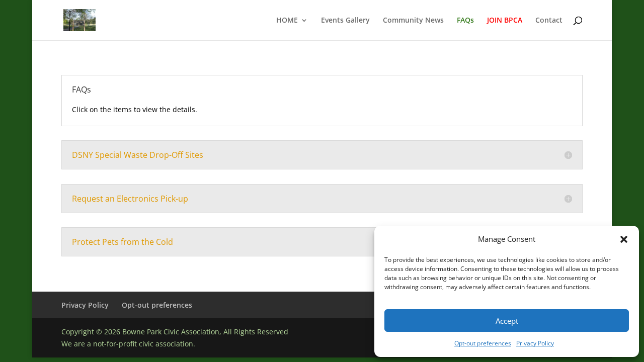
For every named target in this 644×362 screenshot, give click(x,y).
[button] (624, 239)
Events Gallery (345, 21)
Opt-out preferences (482, 343)
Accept (507, 321)
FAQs (465, 21)
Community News (413, 21)
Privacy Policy (535, 343)
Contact (548, 21)
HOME (287, 21)
